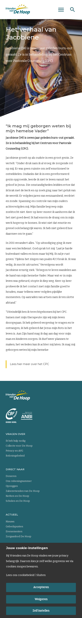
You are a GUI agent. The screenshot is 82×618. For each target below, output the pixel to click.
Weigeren (41, 599)
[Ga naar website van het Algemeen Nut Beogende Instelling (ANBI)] (26, 416)
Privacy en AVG (14, 450)
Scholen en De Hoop (18, 500)
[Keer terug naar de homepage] (18, 9)
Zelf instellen (41, 610)
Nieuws (10, 521)
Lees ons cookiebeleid (20, 575)
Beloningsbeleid (15, 455)
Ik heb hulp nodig (15, 440)
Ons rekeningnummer (19, 481)
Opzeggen (12, 486)
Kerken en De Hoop (17, 495)
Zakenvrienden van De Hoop (23, 491)
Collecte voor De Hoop (19, 445)
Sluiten (41, 575)
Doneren (11, 476)
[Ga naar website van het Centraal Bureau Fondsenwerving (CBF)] (11, 415)
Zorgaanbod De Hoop (18, 536)
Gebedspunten (14, 526)
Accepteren (41, 587)
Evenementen (14, 531)
